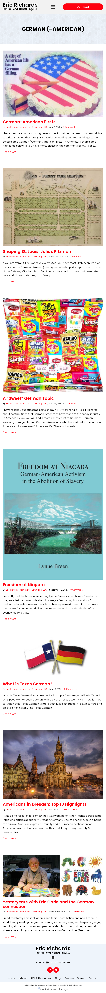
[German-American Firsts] (53, 83)
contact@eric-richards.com (53, 962)
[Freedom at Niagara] (53, 514)
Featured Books (74, 978)
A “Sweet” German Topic (28, 398)
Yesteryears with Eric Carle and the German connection (48, 904)
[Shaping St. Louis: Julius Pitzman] (53, 207)
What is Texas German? (27, 684)
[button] (50, 970)
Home (11, 978)
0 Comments (69, 127)
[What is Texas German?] (53, 656)
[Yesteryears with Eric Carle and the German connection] (53, 875)
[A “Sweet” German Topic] (53, 345)
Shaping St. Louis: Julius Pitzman (37, 251)
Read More (9, 152)
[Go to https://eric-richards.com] (20, 7)
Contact (93, 978)
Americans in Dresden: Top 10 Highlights (45, 804)
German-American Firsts (29, 122)
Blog (58, 978)
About (23, 978)
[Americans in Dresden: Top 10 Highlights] (53, 764)
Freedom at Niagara (24, 585)
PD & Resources (41, 978)
